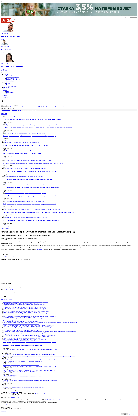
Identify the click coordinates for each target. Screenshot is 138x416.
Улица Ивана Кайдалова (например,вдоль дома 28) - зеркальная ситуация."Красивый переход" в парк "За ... (29, 359)
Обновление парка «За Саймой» (34, 106)
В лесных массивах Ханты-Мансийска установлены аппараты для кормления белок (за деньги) (33, 163)
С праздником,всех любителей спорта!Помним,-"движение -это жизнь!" (21, 365)
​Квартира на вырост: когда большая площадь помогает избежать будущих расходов (29, 136)
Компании (8, 91)
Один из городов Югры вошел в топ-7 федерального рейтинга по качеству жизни (24, 339)
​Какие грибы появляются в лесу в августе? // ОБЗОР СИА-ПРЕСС (21, 324)
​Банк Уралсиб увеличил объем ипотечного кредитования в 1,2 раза (20, 303)
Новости (5, 74)
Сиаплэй (5, 88)
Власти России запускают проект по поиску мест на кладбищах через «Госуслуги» (23, 382)
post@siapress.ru (15, 397)
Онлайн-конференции (11, 86)
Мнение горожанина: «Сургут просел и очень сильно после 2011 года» (20, 371)
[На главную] (9, 22)
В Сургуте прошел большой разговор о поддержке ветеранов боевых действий (28, 179)
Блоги (7, 84)
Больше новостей (5, 227)
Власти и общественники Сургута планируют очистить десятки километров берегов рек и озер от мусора (30, 318)
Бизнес (5, 90)
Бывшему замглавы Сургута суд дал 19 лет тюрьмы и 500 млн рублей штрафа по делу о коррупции (29, 335)
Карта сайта (3, 411)
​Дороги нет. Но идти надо (11, 320)
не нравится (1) (10, 256)
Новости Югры (10, 81)
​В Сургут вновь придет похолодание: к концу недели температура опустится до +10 (29, 204)
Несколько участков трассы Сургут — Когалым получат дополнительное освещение (30, 171)
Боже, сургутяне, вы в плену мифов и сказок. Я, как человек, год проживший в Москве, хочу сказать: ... (29, 370)
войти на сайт (9, 289)
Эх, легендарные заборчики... (10, 375)
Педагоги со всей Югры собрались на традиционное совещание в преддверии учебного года (32, 119)
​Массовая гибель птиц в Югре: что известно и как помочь (19, 317)
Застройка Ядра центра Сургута (18, 106)
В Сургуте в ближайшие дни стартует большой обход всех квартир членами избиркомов (31, 187)
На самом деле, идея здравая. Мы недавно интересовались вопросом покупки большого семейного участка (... (30, 380)
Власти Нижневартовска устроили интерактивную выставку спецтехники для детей (29, 196)
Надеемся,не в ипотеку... (9, 385)
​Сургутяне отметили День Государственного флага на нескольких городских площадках (31, 220)
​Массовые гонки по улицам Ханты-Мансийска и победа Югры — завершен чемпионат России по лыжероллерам (39, 212)
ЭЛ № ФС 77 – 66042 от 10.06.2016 (53, 399)
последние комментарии (10, 345)
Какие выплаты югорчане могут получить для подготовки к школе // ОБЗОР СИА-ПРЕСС (27, 336)
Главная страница (6, 110)
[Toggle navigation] (1, 72)
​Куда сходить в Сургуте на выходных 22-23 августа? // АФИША (20, 321)
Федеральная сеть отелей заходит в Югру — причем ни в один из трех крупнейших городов (27, 327)
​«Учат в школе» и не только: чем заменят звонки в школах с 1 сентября (26, 145)
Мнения (5, 82)
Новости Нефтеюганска (12, 78)
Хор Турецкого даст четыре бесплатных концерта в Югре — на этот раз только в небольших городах (29, 316)
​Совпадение (7, 334)
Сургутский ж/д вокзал (63, 106)
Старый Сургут (7, 87)
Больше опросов (5, 228)
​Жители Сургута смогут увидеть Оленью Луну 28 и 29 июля (19, 340)
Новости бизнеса (10, 94)
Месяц (10, 299)
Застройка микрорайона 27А (50, 106)
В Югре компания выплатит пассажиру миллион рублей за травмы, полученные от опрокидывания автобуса (37, 127)
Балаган (5, 95)
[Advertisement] (44, 271)
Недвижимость (10, 92)
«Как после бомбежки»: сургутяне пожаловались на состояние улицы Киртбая (22, 361)
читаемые (24, 345)
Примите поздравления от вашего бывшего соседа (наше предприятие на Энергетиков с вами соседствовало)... (30, 349)
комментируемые (35, 345)
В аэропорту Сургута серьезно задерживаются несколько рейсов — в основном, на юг (25, 302)
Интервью (8, 83)
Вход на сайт (4, 70)
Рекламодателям (13, 404)
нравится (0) (4, 256)
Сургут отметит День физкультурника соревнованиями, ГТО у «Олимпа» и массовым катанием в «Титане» (29, 366)
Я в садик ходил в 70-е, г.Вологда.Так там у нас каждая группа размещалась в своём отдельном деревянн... (29, 354)
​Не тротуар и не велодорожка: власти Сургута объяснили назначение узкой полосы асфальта (27, 326)
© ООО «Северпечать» (12, 392)
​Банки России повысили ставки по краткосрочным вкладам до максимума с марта (25, 333)
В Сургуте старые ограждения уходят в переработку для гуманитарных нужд (22, 376)
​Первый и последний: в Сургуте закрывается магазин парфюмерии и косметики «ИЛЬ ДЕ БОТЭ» (28, 325)
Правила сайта (4, 404)
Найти (16, 105)
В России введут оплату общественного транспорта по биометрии (21, 330)
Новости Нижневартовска (12, 77)
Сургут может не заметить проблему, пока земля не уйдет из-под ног (21, 338)
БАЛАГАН (6, 97)
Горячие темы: (5, 106)
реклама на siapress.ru (133, 17)
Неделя (6, 299)
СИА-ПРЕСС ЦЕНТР (39, 393)
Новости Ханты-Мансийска (13, 79)
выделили (39, 249)
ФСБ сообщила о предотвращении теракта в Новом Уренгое (22, 153)
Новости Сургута (10, 75)
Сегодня (3, 299)
